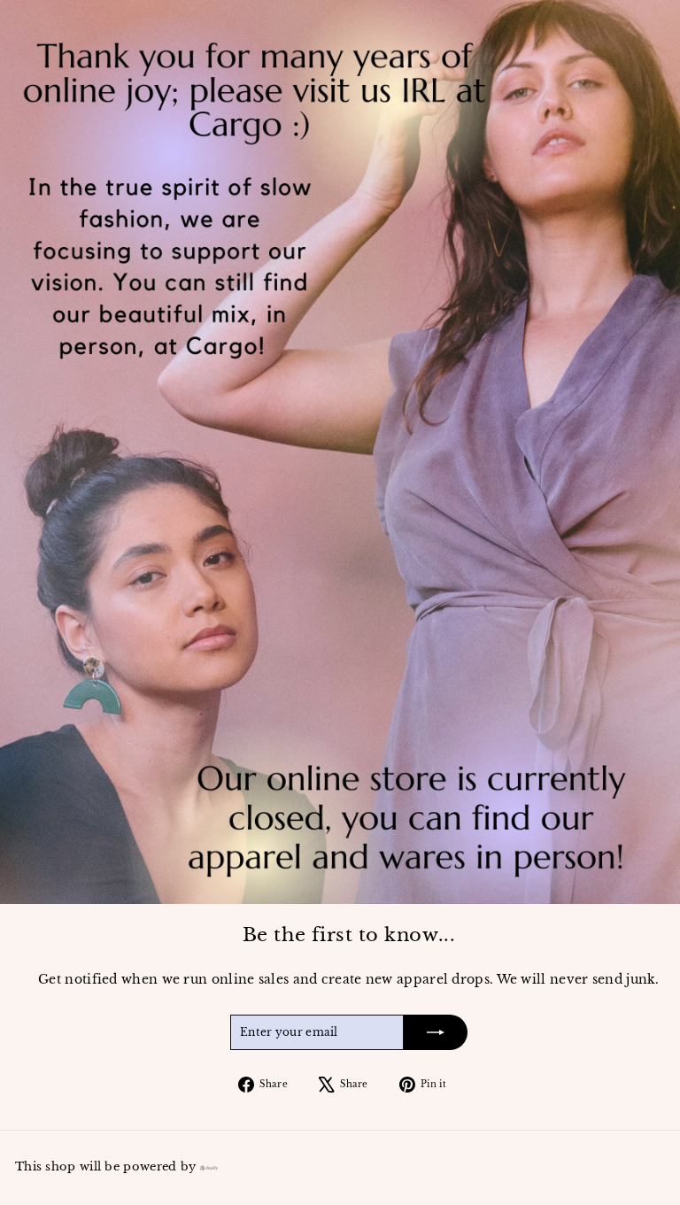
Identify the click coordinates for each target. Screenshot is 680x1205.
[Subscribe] (436, 1032)
